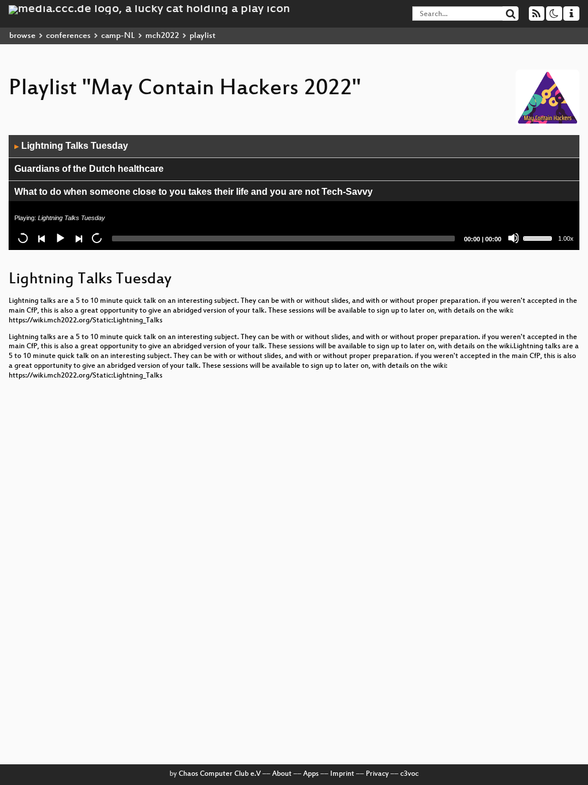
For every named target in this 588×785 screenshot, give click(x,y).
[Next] (78, 238)
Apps (311, 774)
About (282, 774)
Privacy (377, 774)
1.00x (566, 238)
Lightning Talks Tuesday (71, 146)
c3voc (409, 774)
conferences (68, 36)
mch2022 (162, 36)
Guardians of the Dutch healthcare (89, 169)
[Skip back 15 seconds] (23, 238)
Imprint (342, 774)
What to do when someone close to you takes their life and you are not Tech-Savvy (193, 192)
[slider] (539, 237)
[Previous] (41, 238)
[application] (294, 192)
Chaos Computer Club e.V (220, 774)
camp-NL (118, 36)
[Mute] (513, 238)
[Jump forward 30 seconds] (96, 238)
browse (22, 36)
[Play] (60, 238)
